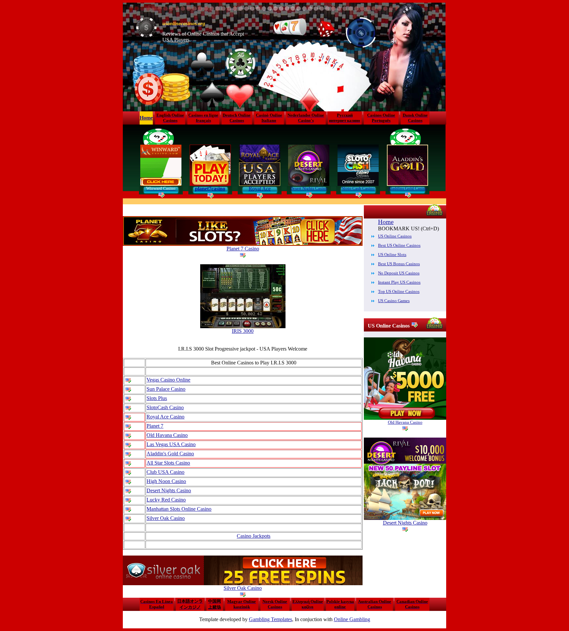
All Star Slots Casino (168, 463)
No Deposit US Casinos (399, 273)
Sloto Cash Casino (358, 188)
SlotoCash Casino (165, 407)
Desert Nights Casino (309, 188)
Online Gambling (352, 619)
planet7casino (210, 188)
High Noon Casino (166, 481)
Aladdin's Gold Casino (170, 453)
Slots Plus (157, 398)
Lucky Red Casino (166, 499)
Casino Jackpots (253, 536)
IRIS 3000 (243, 331)
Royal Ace (260, 188)
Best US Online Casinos (399, 245)
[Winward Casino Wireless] (160, 184)
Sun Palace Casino (166, 389)
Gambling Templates (270, 619)
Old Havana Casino (167, 435)
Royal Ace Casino (165, 416)
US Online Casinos (395, 236)
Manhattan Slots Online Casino (179, 509)
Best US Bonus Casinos (399, 263)
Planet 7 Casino (243, 248)
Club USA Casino (165, 472)
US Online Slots (392, 254)
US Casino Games (394, 300)
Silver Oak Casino (166, 518)
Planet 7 (155, 426)
